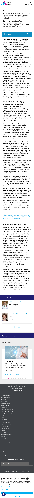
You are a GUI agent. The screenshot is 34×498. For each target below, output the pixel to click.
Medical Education (5, 426)
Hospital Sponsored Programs (7, 451)
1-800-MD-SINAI (17, 390)
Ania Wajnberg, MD (15, 218)
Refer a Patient (4, 447)
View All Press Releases (13, 374)
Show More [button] (17, 327)
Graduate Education (5, 428)
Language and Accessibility (7, 413)
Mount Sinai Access (5, 405)
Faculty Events (4, 438)
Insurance (3, 436)
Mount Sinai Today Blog (17, 388)
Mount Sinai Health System (20, 215)
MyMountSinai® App (5, 397)
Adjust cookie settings (6, 486)
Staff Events (3, 455)
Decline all (17, 496)
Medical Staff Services (5, 453)
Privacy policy (4, 489)
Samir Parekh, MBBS (20, 216)
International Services (5, 403)
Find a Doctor (4, 407)
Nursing (2, 449)
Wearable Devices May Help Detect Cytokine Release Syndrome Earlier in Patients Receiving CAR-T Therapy (15, 365)
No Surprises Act (4, 401)
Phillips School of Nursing (6, 434)
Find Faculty (3, 432)
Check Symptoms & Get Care (7, 409)
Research (3, 430)
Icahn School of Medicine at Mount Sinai (9, 424)
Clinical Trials (3, 415)
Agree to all (17, 493)
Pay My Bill (3, 399)
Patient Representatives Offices (7, 411)
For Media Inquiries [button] (8, 336)
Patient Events (4, 419)
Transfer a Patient (4, 444)
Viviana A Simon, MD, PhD (18, 314)
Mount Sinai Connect (5, 446)
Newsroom (8, 34)
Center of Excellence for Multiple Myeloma (15, 214)
